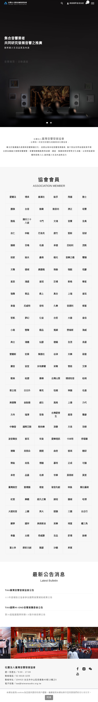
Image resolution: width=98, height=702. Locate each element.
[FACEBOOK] (77, 668)
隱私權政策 (84, 692)
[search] (62, 3)
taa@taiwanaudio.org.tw (28, 683)
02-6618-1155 (23, 676)
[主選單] (92, 3)
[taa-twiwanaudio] (90, 668)
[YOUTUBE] (77, 674)
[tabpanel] (49, 63)
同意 (49, 697)
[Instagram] (83, 668)
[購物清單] (86, 3)
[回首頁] (15, 3)
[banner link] (30, 643)
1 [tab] (47, 122)
